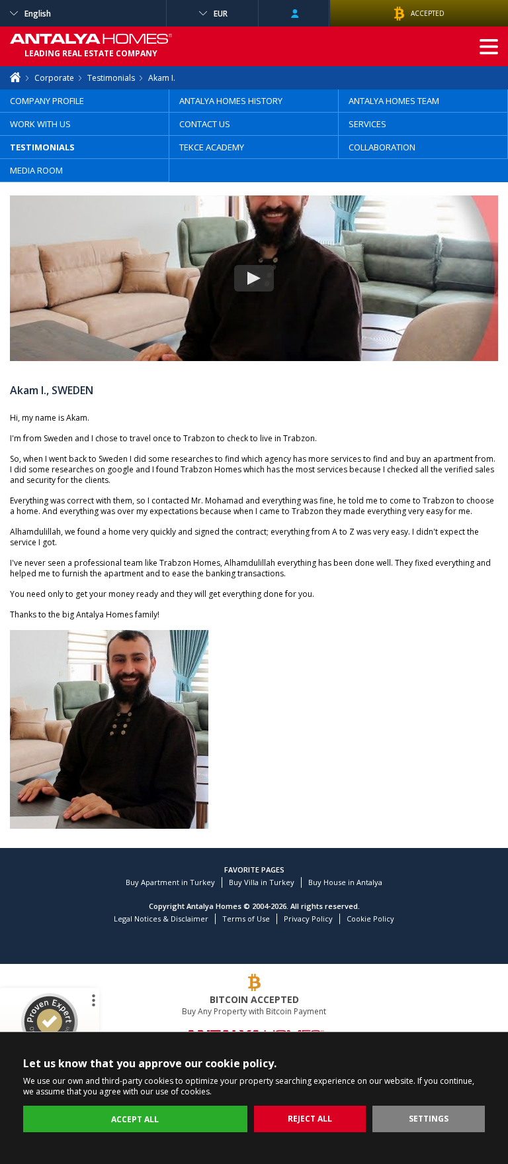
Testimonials (111, 77)
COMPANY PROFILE (47, 101)
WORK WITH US (40, 124)
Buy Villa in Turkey (261, 882)
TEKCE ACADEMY (211, 147)
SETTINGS (428, 1118)
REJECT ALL (310, 1118)
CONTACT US (204, 124)
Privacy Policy (308, 919)
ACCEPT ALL (135, 1119)
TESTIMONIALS (42, 147)
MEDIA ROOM (36, 170)
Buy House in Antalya (345, 882)
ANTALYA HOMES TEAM (394, 101)
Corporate (54, 77)
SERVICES (367, 124)
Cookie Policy (370, 919)
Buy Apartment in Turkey (170, 882)
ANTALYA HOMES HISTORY (230, 101)
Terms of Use (246, 919)
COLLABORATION (382, 147)
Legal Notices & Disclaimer (161, 919)
